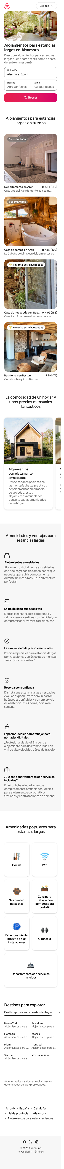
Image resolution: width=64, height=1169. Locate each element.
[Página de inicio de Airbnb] (7, 5)
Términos (38, 1151)
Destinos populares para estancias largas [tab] (28, 1012)
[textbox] (17, 87)
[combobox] (30, 74)
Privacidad (24, 1151)
